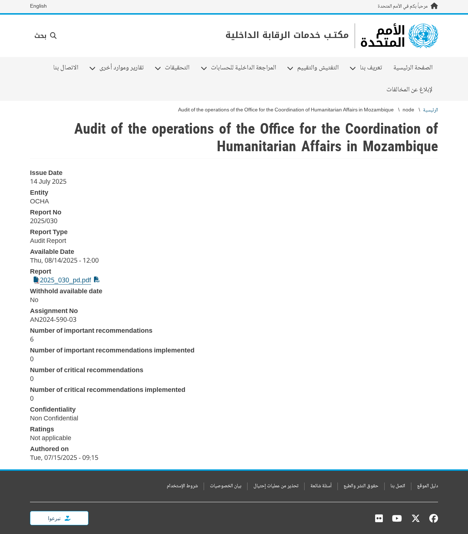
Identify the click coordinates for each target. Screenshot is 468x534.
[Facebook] (432, 518)
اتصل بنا (397, 486)
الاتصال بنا (65, 67)
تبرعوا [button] (55, 518)
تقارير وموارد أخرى (124, 67)
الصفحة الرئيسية (413, 67)
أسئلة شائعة (321, 486)
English (38, 6)
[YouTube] (396, 518)
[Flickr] (378, 518)
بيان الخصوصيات (225, 486)
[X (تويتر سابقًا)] (416, 518)
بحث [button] (41, 36)
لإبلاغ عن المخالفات (409, 89)
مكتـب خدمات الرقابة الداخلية (287, 35)
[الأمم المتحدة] (399, 35)
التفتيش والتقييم (320, 67)
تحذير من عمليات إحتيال (275, 486)
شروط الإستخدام (182, 486)
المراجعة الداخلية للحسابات (246, 67)
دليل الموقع (427, 486)
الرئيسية (430, 110)
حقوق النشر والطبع (361, 486)
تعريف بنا (374, 67)
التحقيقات (180, 67)
